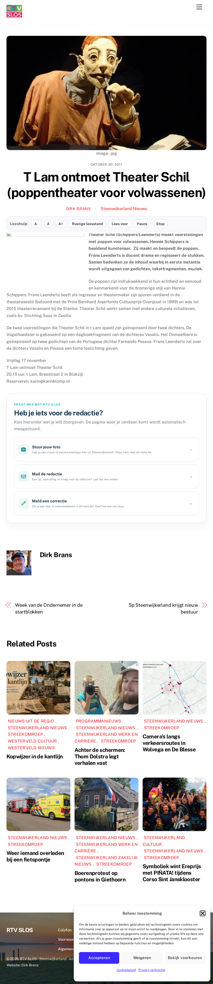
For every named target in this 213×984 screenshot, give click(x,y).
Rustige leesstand (87, 224)
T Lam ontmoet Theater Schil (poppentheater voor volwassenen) (106, 184)
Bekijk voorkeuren (185, 957)
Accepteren (99, 957)
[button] (202, 913)
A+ (60, 224)
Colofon (64, 930)
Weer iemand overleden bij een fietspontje (35, 856)
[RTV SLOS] (14, 15)
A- (36, 224)
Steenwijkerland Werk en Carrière (106, 848)
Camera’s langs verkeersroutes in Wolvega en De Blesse (169, 743)
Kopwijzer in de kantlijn (34, 756)
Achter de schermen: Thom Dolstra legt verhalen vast (100, 756)
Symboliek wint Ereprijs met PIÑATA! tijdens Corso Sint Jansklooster (172, 872)
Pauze (142, 224)
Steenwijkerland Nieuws (124, 208)
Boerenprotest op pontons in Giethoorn (100, 876)
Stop (160, 224)
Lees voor (120, 224)
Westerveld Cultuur (32, 741)
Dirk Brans (78, 208)
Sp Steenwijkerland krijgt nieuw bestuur (163, 608)
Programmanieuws (98, 721)
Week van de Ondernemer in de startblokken (48, 608)
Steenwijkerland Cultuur (164, 841)
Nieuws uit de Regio (31, 721)
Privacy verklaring (151, 970)
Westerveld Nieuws (31, 747)
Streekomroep (25, 734)
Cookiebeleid (126, 970)
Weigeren (142, 957)
